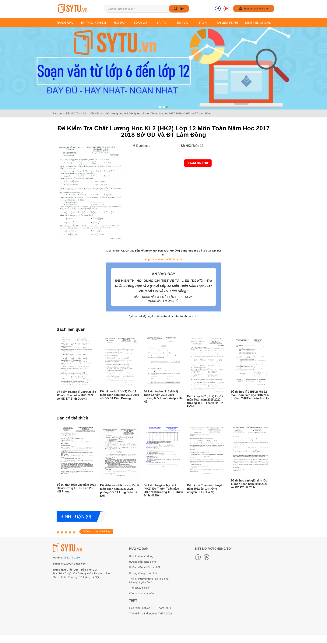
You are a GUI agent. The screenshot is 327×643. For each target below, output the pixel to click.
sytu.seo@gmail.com (73, 563)
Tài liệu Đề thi (227, 22)
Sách (203, 22)
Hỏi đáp (120, 22)
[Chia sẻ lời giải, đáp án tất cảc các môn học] (73, 8)
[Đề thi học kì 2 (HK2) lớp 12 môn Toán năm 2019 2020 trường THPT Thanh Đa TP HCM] (174, 390)
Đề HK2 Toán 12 (192, 145)
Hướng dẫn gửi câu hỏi (143, 573)
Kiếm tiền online (258, 22)
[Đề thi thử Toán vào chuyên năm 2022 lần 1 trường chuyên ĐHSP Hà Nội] (189, 479)
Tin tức (182, 22)
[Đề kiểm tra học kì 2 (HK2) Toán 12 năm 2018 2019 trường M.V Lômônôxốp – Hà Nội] (130, 386)
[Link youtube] (226, 8)
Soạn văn (141, 22)
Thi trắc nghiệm (93, 22)
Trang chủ (64, 22)
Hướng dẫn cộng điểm (142, 561)
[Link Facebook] (218, 8)
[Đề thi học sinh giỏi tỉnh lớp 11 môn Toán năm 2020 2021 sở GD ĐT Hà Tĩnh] (233, 475)
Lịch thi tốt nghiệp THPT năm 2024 (150, 607)
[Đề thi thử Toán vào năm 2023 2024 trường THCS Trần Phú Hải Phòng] (59, 479)
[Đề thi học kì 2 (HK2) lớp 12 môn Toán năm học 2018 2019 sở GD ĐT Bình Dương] (87, 386)
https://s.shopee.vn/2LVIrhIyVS (163, 259)
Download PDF (198, 163)
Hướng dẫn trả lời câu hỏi (144, 567)
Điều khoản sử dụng (141, 556)
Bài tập (162, 22)
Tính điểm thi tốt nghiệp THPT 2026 (150, 613)
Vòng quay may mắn (141, 593)
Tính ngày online (139, 587)
